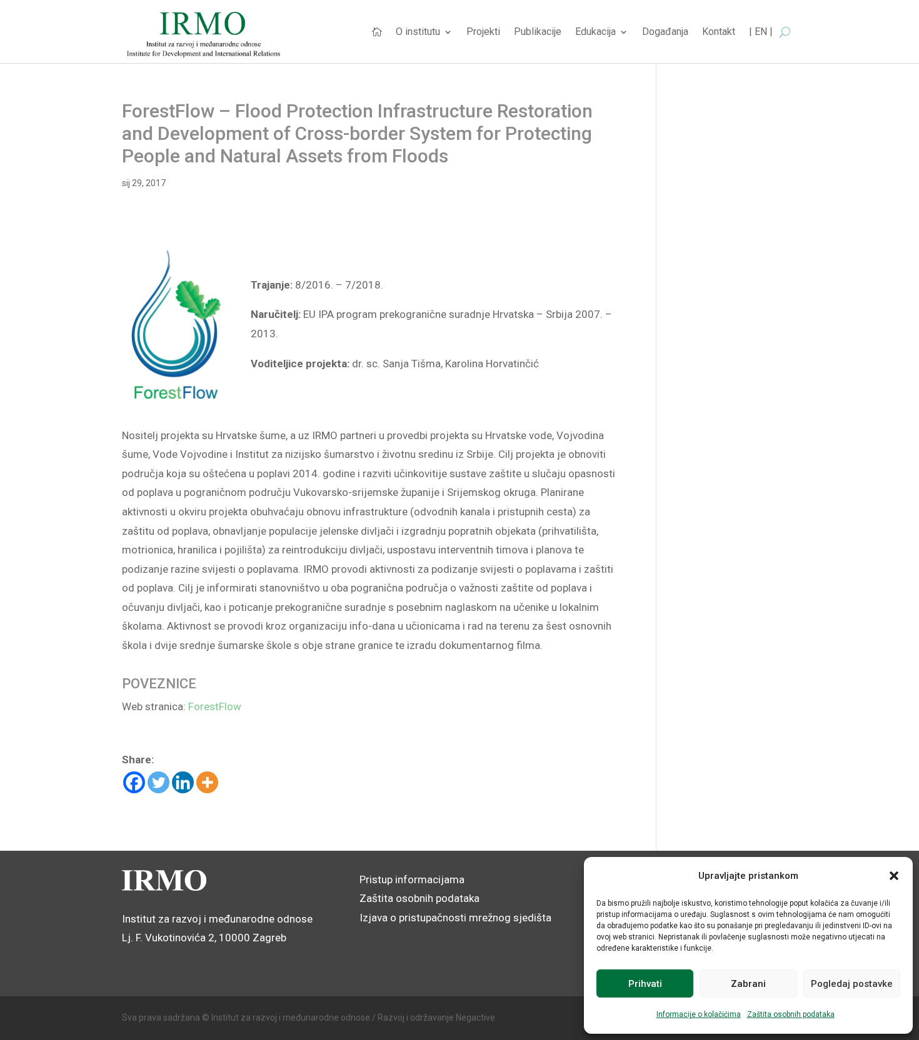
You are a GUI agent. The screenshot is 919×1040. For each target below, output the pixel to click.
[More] (207, 782)
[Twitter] (158, 782)
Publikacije (537, 32)
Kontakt (718, 32)
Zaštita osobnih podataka (791, 1014)
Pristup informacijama (412, 879)
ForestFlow (214, 706)
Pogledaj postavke (852, 983)
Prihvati (645, 983)
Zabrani (748, 983)
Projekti (483, 32)
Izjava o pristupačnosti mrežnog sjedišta (455, 917)
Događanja (665, 32)
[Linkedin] (183, 782)
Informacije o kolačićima (698, 1014)
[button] (894, 875)
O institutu (418, 32)
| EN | (761, 32)
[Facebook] (134, 782)
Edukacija (595, 32)
